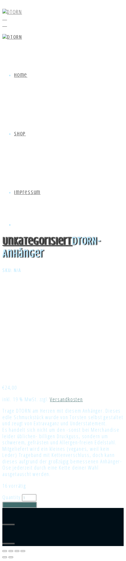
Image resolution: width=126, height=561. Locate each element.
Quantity (11, 497)
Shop (20, 134)
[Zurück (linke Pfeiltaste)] (4, 557)
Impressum (27, 192)
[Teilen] (10, 551)
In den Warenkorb (20, 505)
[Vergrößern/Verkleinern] (23, 551)
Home (20, 75)
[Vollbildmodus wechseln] (17, 551)
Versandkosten (66, 399)
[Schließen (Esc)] (4, 551)
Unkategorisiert (37, 241)
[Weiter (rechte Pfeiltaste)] (10, 557)
